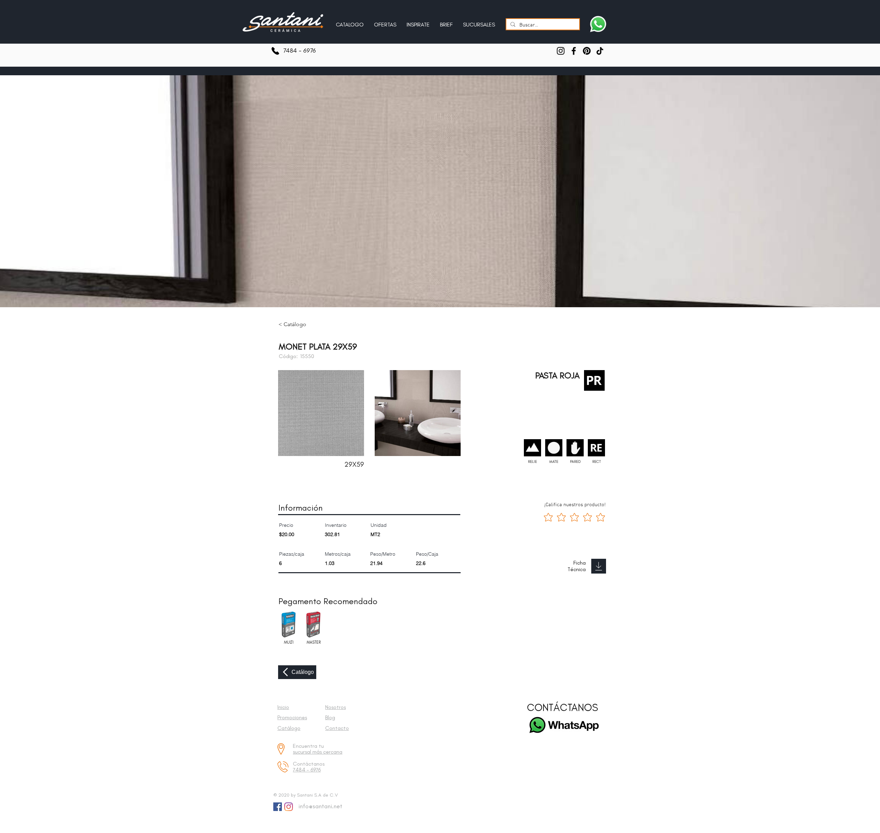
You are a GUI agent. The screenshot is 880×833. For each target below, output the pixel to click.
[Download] (598, 566)
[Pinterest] (587, 51)
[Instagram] (561, 51)
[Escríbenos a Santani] (598, 24)
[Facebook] (574, 51)
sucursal (302, 751)
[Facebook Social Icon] (277, 806)
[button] (418, 21)
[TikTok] (600, 51)
